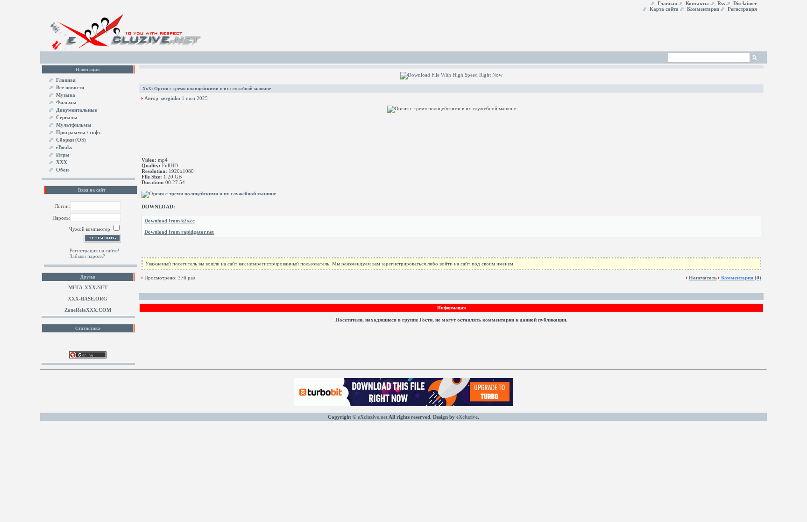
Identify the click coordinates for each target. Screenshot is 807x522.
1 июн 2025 (195, 98)
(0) (741, 277)
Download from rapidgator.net (179, 232)
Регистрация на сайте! (95, 250)
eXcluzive (467, 417)
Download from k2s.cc (169, 220)
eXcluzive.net (373, 417)
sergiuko (170, 98)
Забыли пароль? (87, 256)
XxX (146, 88)
